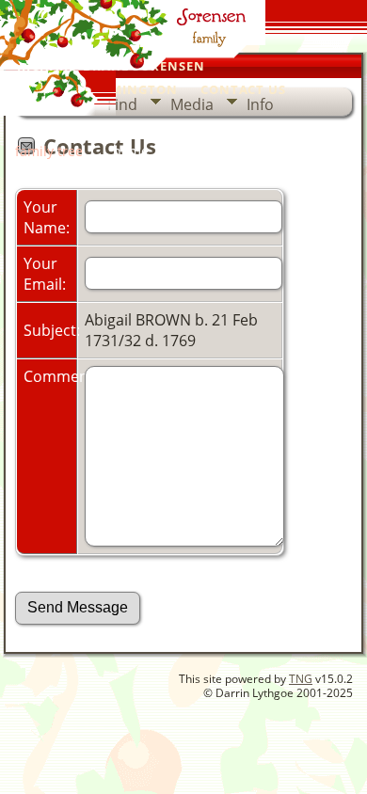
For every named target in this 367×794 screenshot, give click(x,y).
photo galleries (215, 127)
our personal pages (76, 127)
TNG (300, 679)
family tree (49, 151)
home (131, 151)
